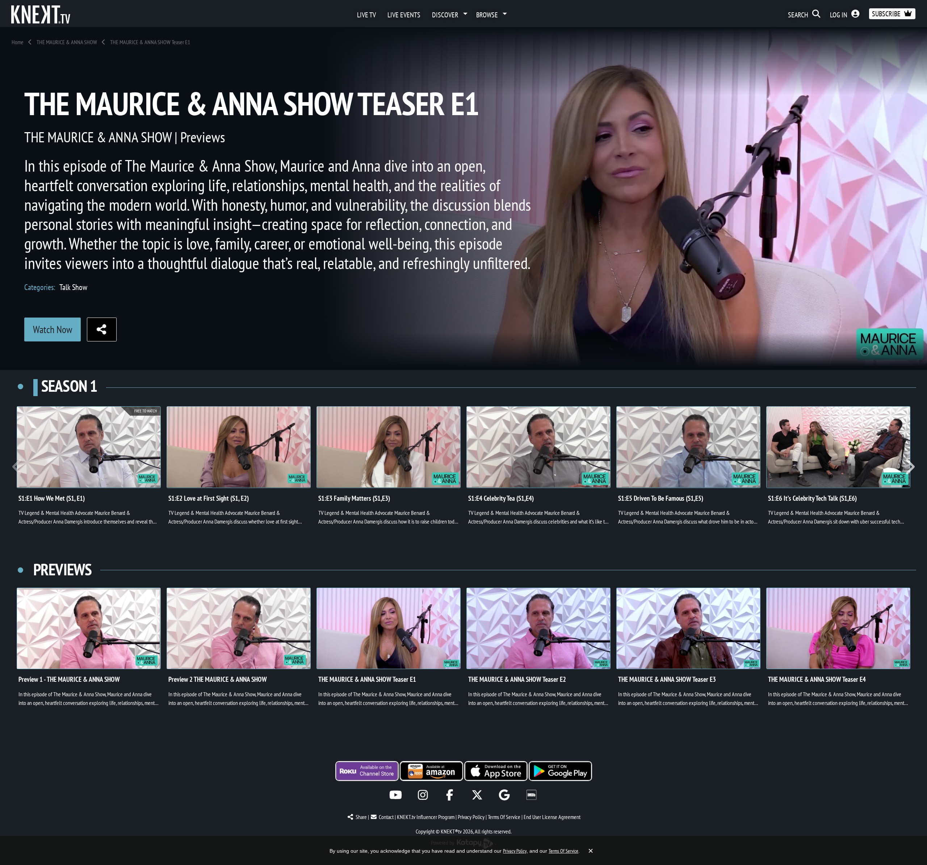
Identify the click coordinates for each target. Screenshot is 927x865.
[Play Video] (239, 447)
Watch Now (52, 329)
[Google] (504, 795)
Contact (386, 816)
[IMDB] (531, 795)
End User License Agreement (552, 816)
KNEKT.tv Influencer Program (425, 816)
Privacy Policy (471, 816)
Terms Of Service (504, 816)
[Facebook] (450, 795)
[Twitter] (477, 795)
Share (361, 816)
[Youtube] (396, 795)
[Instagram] (423, 795)
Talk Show (73, 287)
